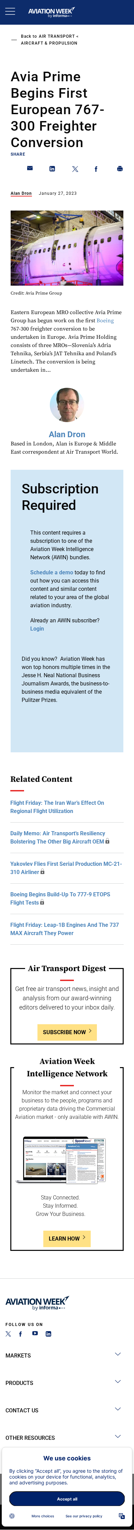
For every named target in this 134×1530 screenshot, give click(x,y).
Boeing (105, 320)
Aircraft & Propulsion (49, 43)
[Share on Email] (30, 170)
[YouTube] (35, 1334)
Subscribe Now (64, 1032)
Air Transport (57, 36)
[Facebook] (21, 1334)
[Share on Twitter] (75, 170)
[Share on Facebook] (97, 170)
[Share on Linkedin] (52, 170)
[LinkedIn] (48, 1334)
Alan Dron (21, 193)
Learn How (64, 1238)
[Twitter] (8, 1334)
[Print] (120, 170)
